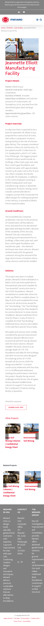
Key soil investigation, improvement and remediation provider (38, 528)
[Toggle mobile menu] (37, 20)
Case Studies (18, 28)
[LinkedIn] (18, 562)
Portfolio (10, 28)
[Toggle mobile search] (41, 20)
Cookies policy (35, 618)
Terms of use (17, 621)
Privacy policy (25, 618)
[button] (7, 436)
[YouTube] (22, 562)
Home (3, 28)
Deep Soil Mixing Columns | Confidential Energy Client (12, 428)
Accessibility (26, 621)
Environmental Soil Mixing (31, 428)
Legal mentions (8, 618)
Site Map (17, 618)
